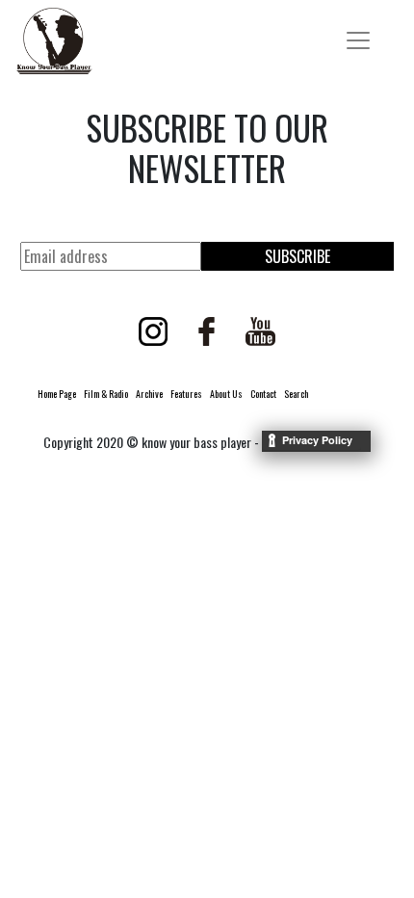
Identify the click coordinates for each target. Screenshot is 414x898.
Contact (263, 393)
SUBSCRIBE (297, 256)
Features (186, 393)
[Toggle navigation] (358, 40)
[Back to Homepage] (53, 41)
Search (296, 393)
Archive (149, 393)
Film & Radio (106, 393)
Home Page (57, 393)
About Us (226, 393)
